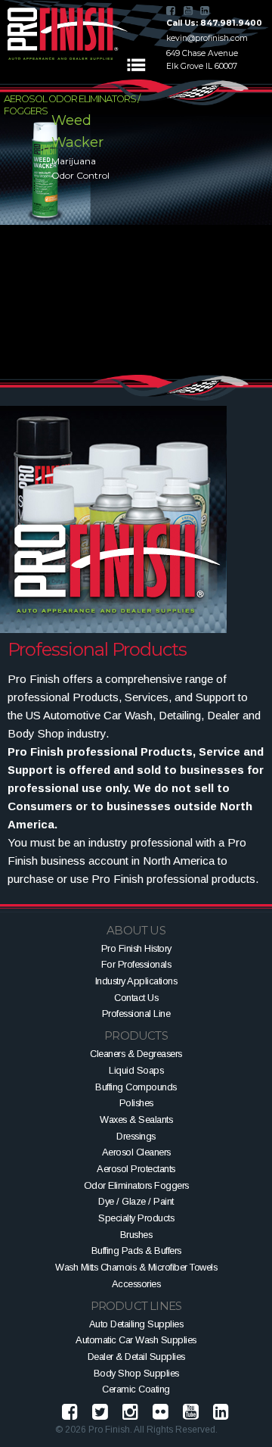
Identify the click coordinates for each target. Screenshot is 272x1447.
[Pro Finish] (68, 34)
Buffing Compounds (136, 1087)
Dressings (136, 1136)
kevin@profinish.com (207, 38)
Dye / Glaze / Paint (136, 1201)
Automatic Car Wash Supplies (136, 1340)
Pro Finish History (136, 948)
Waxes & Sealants (136, 1119)
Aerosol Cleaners (136, 1152)
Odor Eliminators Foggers (136, 1185)
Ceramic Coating (136, 1389)
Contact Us (136, 997)
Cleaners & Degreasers (136, 1053)
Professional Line (136, 1013)
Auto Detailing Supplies (136, 1324)
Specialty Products (136, 1218)
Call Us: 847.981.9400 (214, 23)
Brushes (136, 1234)
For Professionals (136, 964)
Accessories (136, 1284)
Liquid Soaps (136, 1070)
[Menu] (136, 65)
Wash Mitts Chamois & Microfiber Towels (136, 1267)
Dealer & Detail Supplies (136, 1356)
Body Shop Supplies (136, 1373)
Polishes (136, 1103)
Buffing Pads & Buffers (136, 1250)
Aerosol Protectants (136, 1168)
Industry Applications (136, 981)
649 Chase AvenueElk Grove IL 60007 (202, 59)
